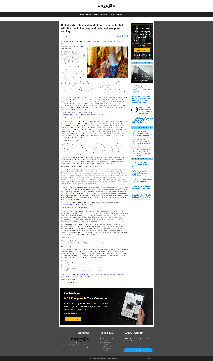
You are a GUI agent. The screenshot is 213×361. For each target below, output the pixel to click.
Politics (96, 14)
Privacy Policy (79, 350)
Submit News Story (142, 50)
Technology (106, 348)
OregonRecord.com (100, 359)
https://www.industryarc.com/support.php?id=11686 (76, 204)
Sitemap (87, 350)
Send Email (68, 265)
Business (104, 14)
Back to (149, 359)
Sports (112, 14)
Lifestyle (119, 14)
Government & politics (106, 346)
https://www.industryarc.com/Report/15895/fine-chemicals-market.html (82, 243)
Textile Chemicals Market (74, 52)
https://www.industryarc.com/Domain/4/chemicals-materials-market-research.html (90, 271)
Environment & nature (106, 342)
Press (106, 352)
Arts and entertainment (106, 338)
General (88, 14)
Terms (72, 350)
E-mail (125, 345)
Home (82, 14)
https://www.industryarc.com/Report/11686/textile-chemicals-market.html (82, 114)
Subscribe (138, 350)
